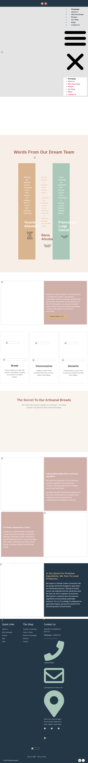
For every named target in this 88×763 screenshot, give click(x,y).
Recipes (71, 86)
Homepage (72, 79)
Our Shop (71, 89)
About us (71, 81)
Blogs (70, 92)
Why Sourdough (74, 84)
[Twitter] (42, 3)
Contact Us (75, 25)
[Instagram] (45, 3)
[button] (75, 50)
